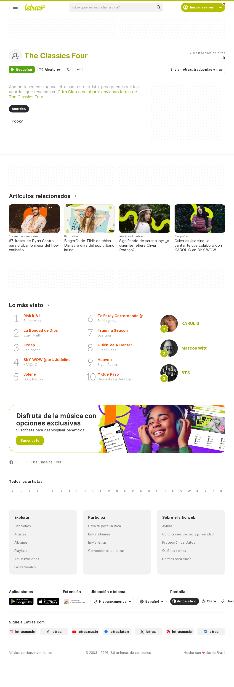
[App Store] (48, 601)
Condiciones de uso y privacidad (188, 534)
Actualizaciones (26, 559)
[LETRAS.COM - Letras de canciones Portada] (35, 7)
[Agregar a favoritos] (68, 69)
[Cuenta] (220, 7)
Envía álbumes (99, 534)
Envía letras (97, 542)
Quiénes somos (174, 551)
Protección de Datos (178, 542)
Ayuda (167, 526)
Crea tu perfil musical (105, 526)
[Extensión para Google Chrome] (75, 601)
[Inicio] (11, 462)
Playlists (20, 551)
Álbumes (21, 542)
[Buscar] (158, 7)
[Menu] (15, 7)
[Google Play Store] (21, 601)
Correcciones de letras (106, 551)
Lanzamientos (25, 567)
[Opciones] (78, 69)
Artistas (20, 534)
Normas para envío (177, 559)
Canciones (22, 526)
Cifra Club (67, 91)
